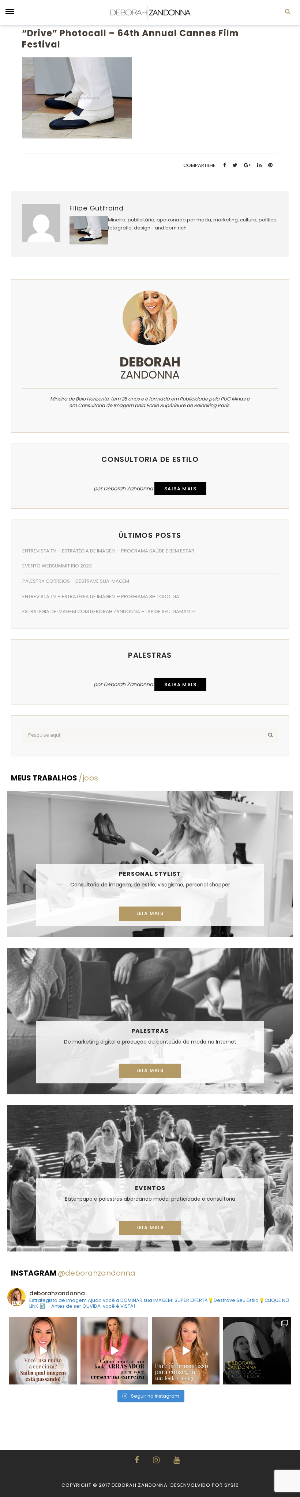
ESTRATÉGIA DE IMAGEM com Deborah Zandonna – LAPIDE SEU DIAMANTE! (109, 611)
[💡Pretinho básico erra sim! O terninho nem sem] (257, 1350)
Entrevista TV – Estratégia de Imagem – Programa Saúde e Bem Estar (108, 550)
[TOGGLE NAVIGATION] (9, 11)
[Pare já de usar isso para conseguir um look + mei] (186, 1350)
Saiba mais (180, 488)
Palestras (150, 1031)
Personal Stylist (150, 874)
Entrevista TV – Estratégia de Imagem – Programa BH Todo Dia (100, 596)
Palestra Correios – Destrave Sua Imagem (75, 581)
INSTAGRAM (73, 1273)
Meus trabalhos (54, 778)
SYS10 (231, 1485)
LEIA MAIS (150, 913)
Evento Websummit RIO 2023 (57, 565)
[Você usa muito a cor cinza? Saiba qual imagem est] (43, 1350)
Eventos (150, 1188)
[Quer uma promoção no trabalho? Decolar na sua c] (114, 1350)
